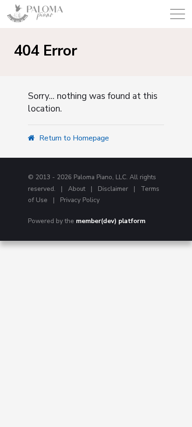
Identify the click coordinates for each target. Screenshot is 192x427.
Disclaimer (113, 188)
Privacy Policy (80, 200)
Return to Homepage (73, 138)
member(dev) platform (110, 221)
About (76, 188)
